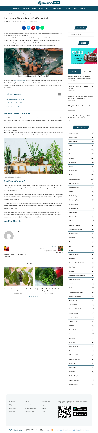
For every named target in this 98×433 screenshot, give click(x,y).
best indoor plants (19, 80)
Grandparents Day (81, 351)
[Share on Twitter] (28, 28)
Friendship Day (81, 208)
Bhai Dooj (81, 258)
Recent (74, 71)
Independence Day (81, 296)
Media (27, 401)
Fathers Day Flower (81, 376)
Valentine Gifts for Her (81, 229)
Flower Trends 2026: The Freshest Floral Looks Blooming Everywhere (79, 77)
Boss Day (81, 342)
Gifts (47, 8)
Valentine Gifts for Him (81, 292)
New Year (81, 267)
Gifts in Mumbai (81, 380)
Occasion (16, 8)
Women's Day (81, 204)
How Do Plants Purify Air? (16, 99)
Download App (29, 411)
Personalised (81, 141)
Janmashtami (81, 305)
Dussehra (81, 371)
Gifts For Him (81, 221)
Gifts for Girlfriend (81, 355)
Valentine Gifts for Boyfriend (81, 309)
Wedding (81, 363)
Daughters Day (81, 346)
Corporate (81, 338)
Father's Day (81, 196)
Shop (75, 8)
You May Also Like (14, 107)
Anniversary (81, 162)
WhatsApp (12, 411)
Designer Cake (81, 384)
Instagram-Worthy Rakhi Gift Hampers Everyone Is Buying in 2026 (80, 97)
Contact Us (12, 408)
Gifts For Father (81, 254)
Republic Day (81, 300)
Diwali (81, 166)
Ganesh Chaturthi (81, 330)
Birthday (81, 175)
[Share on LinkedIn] (38, 28)
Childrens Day (81, 313)
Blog (42, 405)
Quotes (82, 8)
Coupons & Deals (30, 408)
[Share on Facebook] (24, 28)
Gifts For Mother (81, 183)
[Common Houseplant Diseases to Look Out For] (18, 276)
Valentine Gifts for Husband (81, 275)
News (81, 191)
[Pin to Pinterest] (33, 28)
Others (67, 8)
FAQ (10, 405)
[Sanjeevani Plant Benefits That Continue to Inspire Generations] (49, 276)
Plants (41, 8)
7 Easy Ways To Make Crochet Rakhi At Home (80, 107)
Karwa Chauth (81, 233)
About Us (12, 401)
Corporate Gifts (45, 401)
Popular (87, 71)
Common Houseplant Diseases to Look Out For (18, 290)
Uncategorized (81, 133)
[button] (6, 281)
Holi (81, 288)
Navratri (81, 242)
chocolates (81, 367)
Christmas (81, 237)
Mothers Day (81, 171)
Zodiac (81, 250)
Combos (81, 325)
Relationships (57, 8)
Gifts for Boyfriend (81, 359)
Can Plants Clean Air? (15, 103)
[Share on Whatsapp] (42, 28)
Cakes (34, 8)
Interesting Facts (81, 200)
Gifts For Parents (81, 279)
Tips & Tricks (81, 321)
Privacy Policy (29, 405)
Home (5, 14)
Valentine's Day (81, 187)
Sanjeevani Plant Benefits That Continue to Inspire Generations (49, 290)
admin (8, 21)
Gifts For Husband (81, 225)
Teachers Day (81, 317)
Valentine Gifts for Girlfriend (81, 263)
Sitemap (43, 408)
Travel (81, 284)
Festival (81, 271)
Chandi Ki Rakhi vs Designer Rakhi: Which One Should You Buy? (79, 117)
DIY (81, 246)
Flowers (26, 8)
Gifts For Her (81, 212)
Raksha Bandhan (81, 179)
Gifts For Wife (81, 217)
